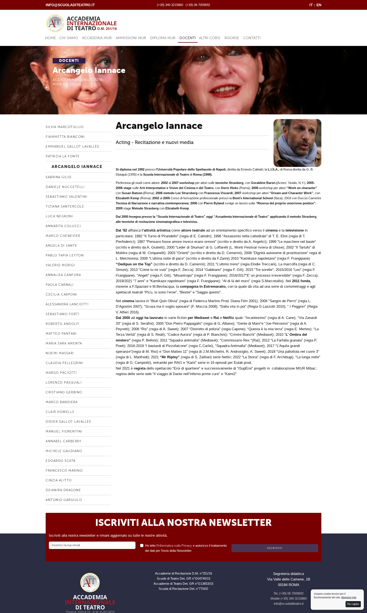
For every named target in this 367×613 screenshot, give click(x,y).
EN (318, 5)
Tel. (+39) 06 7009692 (288, 593)
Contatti (252, 38)
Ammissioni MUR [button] (131, 38)
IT (311, 5)
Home (50, 38)
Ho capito (353, 604)
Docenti (187, 38)
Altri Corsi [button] (209, 38)
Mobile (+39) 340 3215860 (289, 598)
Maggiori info (348, 597)
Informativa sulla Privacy (175, 545)
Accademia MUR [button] (97, 38)
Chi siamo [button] (68, 38)
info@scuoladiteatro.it (70, 5)
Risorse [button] (231, 38)
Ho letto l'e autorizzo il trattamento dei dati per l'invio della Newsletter (186, 548)
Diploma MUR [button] (162, 38)
